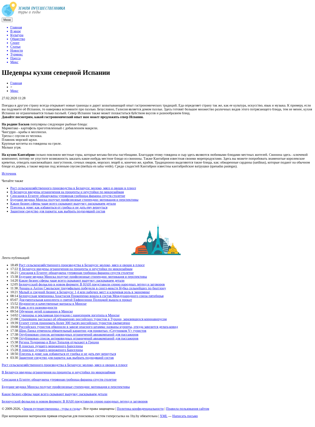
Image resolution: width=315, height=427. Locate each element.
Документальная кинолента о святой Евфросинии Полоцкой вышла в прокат (75, 300)
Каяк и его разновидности (38, 307)
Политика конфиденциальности (140, 408)
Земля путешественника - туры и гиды (51, 408)
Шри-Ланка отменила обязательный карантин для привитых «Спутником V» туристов (82, 330)
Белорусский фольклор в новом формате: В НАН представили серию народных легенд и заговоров (92, 284)
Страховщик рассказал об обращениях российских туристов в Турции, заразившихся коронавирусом (93, 319)
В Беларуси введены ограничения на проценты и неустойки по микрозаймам (67, 192)
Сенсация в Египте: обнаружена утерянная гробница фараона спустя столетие (67, 196)
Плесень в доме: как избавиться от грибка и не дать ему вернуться (58, 207)
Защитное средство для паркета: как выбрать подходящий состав (57, 211)
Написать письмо (185, 416)
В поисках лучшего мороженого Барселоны (51, 346)
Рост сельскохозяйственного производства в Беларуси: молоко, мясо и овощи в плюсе (73, 188)
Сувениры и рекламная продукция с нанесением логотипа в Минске (69, 315)
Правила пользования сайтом (187, 408)
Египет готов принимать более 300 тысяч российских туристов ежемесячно (74, 323)
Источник (9, 173)
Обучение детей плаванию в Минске (46, 311)
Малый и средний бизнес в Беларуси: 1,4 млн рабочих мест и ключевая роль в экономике (84, 292)
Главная (16, 83)
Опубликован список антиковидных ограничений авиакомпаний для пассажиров (78, 334)
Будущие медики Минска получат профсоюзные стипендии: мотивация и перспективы (74, 199)
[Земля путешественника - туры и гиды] (33, 15)
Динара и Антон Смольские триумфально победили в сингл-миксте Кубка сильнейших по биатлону (92, 288)
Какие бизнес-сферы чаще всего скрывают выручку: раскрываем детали (63, 203)
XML (163, 416)
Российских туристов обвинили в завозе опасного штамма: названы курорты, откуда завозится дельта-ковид (98, 327)
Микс (14, 91)
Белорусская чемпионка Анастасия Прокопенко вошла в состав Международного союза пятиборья (91, 296)
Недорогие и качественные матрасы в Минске (53, 303)
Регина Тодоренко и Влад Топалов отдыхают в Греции (59, 342)
